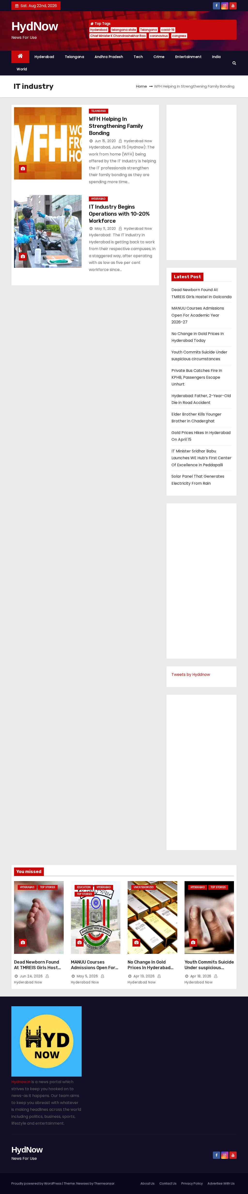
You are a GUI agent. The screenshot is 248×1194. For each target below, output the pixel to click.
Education (84, 887)
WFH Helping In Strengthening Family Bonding (116, 126)
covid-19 (167, 30)
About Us (147, 1183)
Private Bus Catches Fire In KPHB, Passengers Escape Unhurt (196, 377)
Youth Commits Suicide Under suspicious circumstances (209, 967)
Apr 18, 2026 (200, 976)
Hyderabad (44, 56)
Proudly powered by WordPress (36, 1183)
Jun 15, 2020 (105, 141)
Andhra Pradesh (109, 56)
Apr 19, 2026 (144, 976)
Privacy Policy (192, 1183)
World (22, 69)
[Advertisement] (201, 182)
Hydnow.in (21, 1082)
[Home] (20, 57)
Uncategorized (144, 887)
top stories (47, 887)
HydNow (34, 26)
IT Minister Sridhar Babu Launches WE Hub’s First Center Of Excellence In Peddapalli (201, 458)
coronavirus (159, 36)
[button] (234, 63)
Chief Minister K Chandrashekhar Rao (118, 36)
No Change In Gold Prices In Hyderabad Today (149, 967)
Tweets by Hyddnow (190, 674)
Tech (138, 56)
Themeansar (104, 1183)
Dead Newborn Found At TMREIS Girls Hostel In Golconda (38, 967)
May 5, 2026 (87, 976)
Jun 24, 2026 (31, 976)
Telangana (148, 30)
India (216, 56)
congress (179, 36)
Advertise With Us (221, 1183)
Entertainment (188, 56)
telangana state (124, 30)
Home (141, 86)
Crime (159, 56)
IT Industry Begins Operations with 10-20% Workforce (119, 214)
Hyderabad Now (137, 141)
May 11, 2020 (105, 228)
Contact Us (168, 1183)
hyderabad (98, 30)
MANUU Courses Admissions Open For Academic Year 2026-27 (197, 315)
